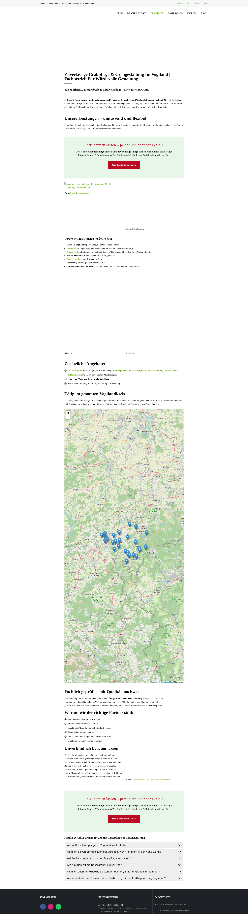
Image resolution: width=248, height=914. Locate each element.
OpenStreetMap (166, 682)
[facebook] (161, 3)
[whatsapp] (171, 3)
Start (120, 13)
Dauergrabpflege (75, 259)
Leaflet (154, 682)
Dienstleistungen (136, 13)
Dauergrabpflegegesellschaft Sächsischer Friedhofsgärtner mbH (151, 779)
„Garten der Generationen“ (79, 193)
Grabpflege (157, 13)
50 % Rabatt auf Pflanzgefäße (111, 905)
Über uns (191, 13)
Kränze (132, 370)
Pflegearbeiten (73, 252)
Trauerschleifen (170, 370)
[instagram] (166, 3)
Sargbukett (142, 370)
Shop (203, 13)
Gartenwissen (175, 13)
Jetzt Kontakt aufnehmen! (124, 165)
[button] (129, 556)
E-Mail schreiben (182, 3)
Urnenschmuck (155, 370)
